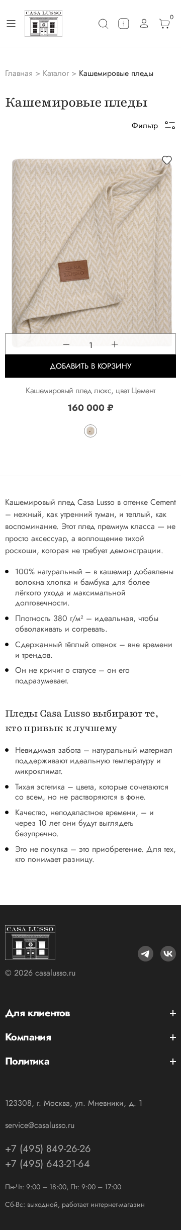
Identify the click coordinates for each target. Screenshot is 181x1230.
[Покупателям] (124, 24)
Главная (19, 73)
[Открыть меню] (11, 24)
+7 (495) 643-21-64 (47, 1164)
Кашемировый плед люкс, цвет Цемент (90, 390)
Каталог (56, 73)
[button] (167, 160)
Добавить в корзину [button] (90, 366)
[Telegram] (145, 953)
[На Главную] (43, 23)
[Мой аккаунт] (144, 24)
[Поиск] (103, 24)
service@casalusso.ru (39, 1125)
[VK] (168, 953)
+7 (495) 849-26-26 (48, 1148)
